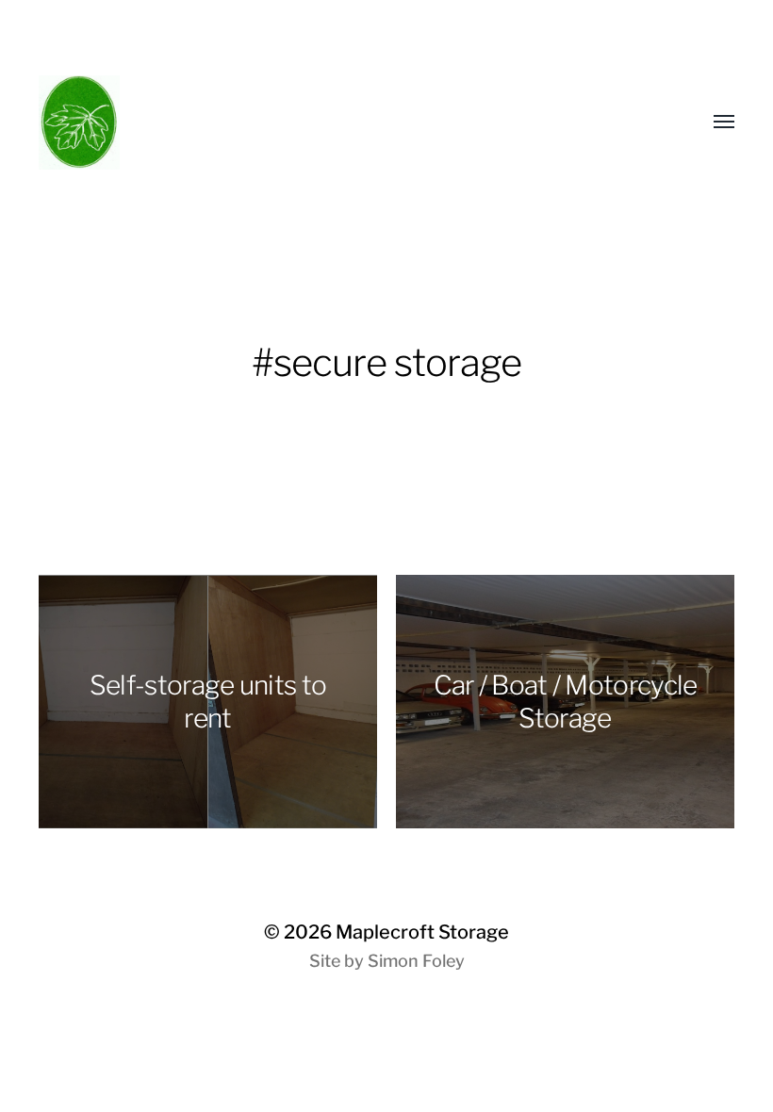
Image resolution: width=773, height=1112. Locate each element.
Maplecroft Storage (422, 932)
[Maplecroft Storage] (196, 122)
